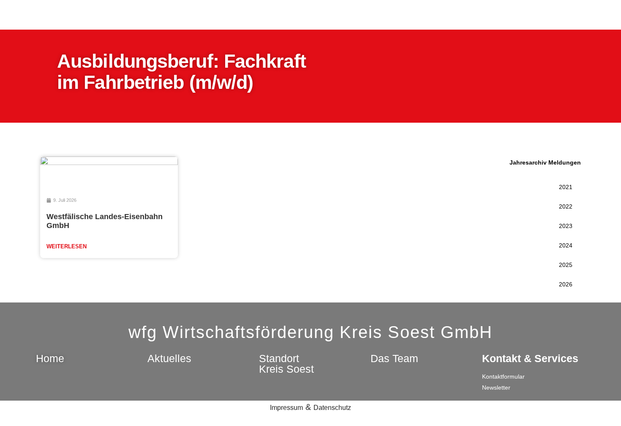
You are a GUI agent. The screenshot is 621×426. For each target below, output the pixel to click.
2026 (565, 284)
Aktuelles (169, 358)
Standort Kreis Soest (286, 363)
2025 (565, 264)
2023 (565, 226)
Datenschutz (332, 407)
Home (50, 358)
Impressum (286, 407)
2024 (565, 245)
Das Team (394, 358)
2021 (565, 187)
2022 (565, 206)
